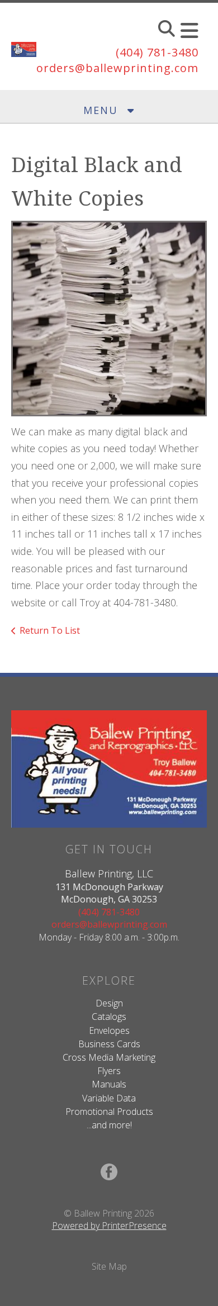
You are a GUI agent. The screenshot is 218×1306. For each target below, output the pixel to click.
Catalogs (109, 1016)
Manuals (109, 1084)
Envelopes (109, 1030)
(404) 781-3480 (157, 52)
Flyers (109, 1071)
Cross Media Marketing (109, 1057)
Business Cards (109, 1044)
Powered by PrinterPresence (109, 1225)
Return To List (50, 630)
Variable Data (109, 1098)
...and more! (109, 1125)
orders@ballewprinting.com (117, 67)
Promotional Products (109, 1111)
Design (109, 1003)
